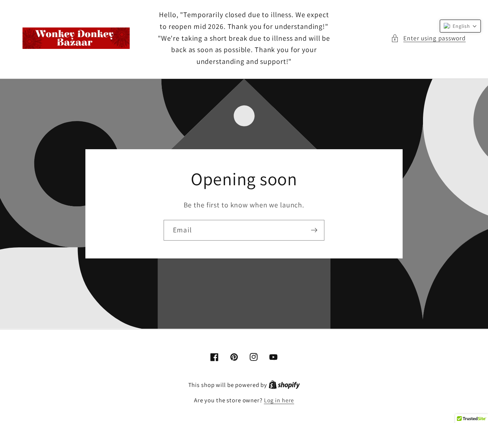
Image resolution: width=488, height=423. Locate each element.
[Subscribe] (314, 230)
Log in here (279, 400)
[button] (428, 38)
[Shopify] (284, 385)
